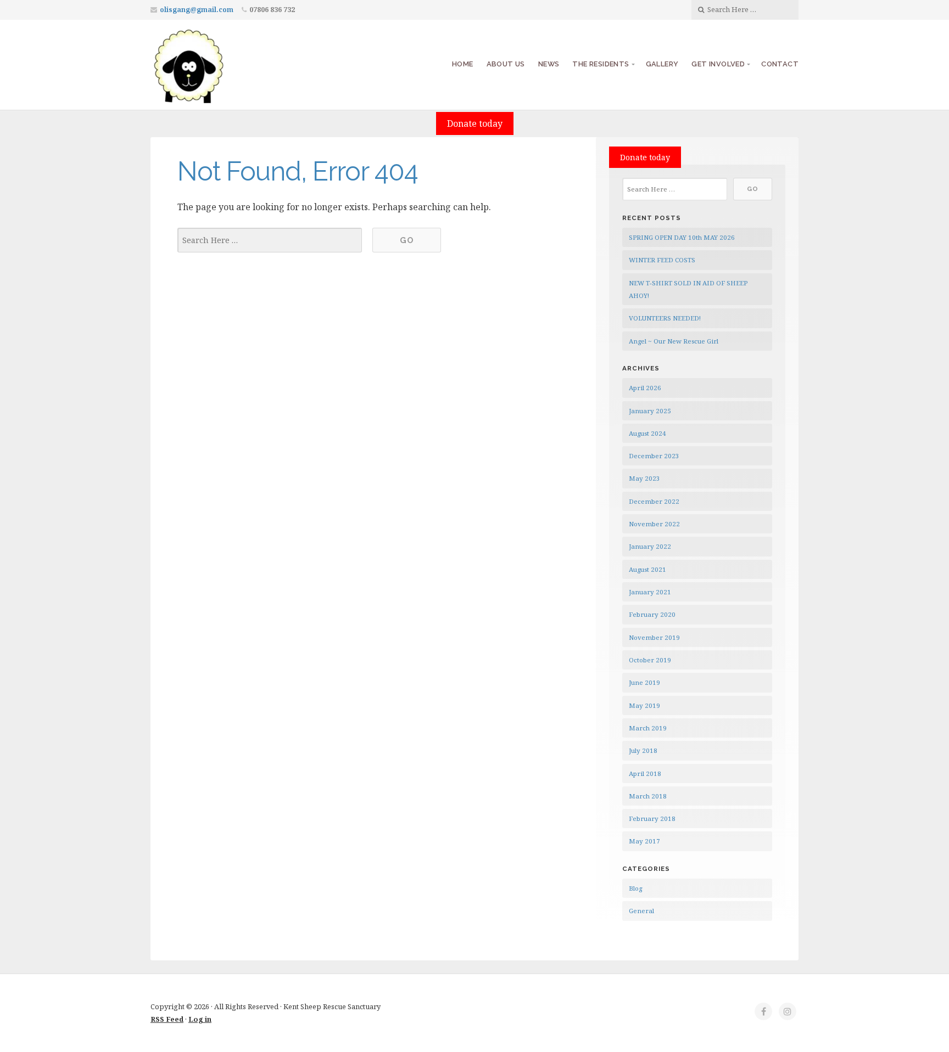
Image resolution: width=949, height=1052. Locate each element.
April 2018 (645, 773)
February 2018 (652, 818)
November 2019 (654, 637)
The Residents (600, 64)
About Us (506, 64)
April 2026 (645, 388)
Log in (199, 1019)
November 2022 (654, 524)
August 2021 (647, 569)
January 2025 (650, 411)
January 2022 (650, 546)
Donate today (475, 123)
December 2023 (654, 456)
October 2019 (650, 660)
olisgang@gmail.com (196, 9)
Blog (635, 888)
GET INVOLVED (718, 64)
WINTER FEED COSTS (662, 260)
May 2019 (644, 705)
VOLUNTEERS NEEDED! (665, 318)
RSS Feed (166, 1019)
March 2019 (648, 728)
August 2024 (647, 433)
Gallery (662, 64)
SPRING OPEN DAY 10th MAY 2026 (682, 237)
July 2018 (643, 750)
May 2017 (644, 841)
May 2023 (644, 478)
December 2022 (654, 501)
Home (462, 64)
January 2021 (650, 592)
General (641, 911)
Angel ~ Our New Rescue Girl (673, 341)
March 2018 (648, 796)
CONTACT (780, 64)
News (549, 64)
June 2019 (644, 682)
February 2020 (652, 614)
